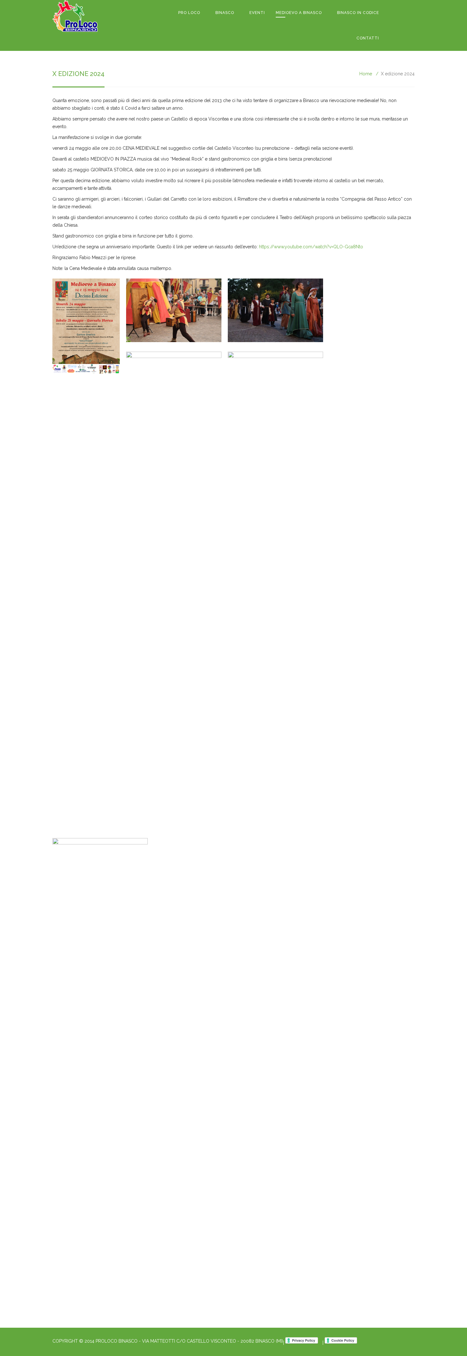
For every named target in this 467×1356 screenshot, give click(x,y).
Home (365, 73)
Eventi (257, 12)
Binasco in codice (358, 12)
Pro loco (189, 12)
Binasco (224, 12)
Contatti (367, 38)
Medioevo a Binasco (299, 12)
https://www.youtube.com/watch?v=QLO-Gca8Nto (311, 246)
